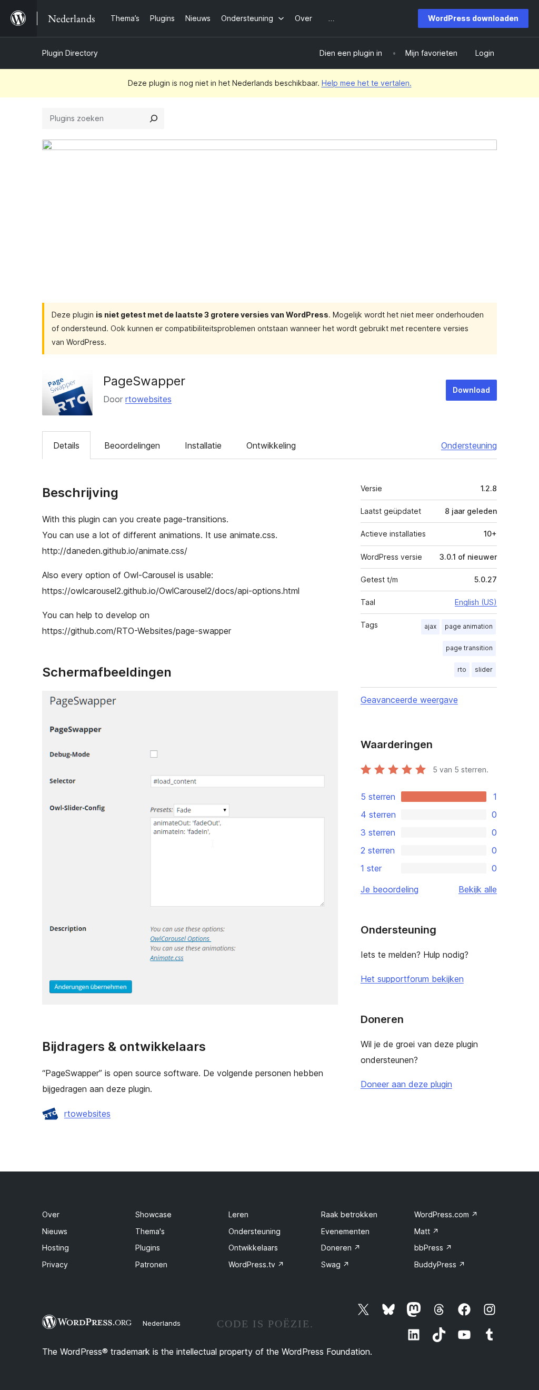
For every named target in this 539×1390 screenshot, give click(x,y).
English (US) (476, 602)
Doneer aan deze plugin (406, 1084)
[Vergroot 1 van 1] (323, 705)
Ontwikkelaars (253, 1247)
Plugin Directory (70, 52)
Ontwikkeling (271, 445)
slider (484, 669)
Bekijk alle (477, 889)
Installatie (203, 445)
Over (50, 1214)
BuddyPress (439, 1264)
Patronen (151, 1264)
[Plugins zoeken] (153, 118)
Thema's (150, 1231)
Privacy (55, 1264)
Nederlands (162, 1323)
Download (471, 389)
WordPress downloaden (473, 18)
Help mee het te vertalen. (367, 82)
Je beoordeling (389, 889)
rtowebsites (148, 399)
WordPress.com (446, 1214)
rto (461, 669)
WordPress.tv (256, 1264)
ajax (430, 626)
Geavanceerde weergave (409, 699)
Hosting (55, 1247)
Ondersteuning (469, 445)
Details (66, 445)
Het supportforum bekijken (412, 979)
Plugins (147, 1247)
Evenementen (345, 1231)
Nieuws (54, 1231)
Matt (426, 1231)
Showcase (153, 1214)
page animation (469, 626)
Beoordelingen (132, 445)
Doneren (341, 1247)
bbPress (433, 1247)
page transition (469, 648)
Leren (238, 1214)
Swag (335, 1264)
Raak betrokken (349, 1214)
